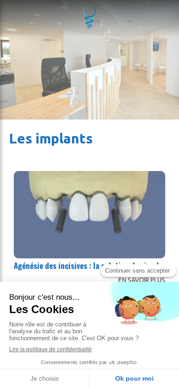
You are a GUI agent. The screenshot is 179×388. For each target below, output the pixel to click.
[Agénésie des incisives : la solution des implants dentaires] (89, 214)
